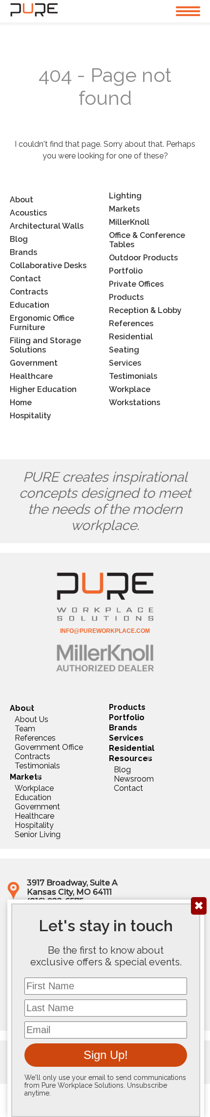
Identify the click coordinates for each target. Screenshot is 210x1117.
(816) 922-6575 (55, 901)
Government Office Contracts (49, 752)
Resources (130, 758)
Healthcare (31, 376)
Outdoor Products (143, 257)
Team (25, 728)
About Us (31, 719)
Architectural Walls (47, 226)
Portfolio (126, 270)
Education (29, 305)
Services (125, 363)
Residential (131, 336)
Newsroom (134, 779)
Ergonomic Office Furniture (42, 323)
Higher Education (43, 389)
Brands (23, 252)
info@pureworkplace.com (105, 630)
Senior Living (38, 834)
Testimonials (133, 376)
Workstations (134, 402)
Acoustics (28, 212)
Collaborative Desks (48, 265)
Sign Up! (106, 1054)
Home (21, 402)
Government (34, 363)
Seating (124, 349)
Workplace (129, 389)
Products (126, 297)
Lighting (125, 195)
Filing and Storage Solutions (45, 345)
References (131, 323)
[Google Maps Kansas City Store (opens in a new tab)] (13, 897)
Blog (19, 239)
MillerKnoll (129, 222)
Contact (25, 278)
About (21, 199)
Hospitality (30, 415)
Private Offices (136, 284)
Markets (124, 209)
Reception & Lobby (145, 310)
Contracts (29, 291)
